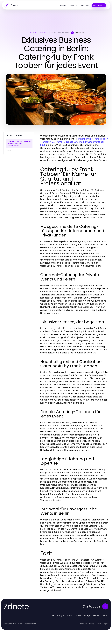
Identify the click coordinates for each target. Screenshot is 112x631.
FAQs (78, 615)
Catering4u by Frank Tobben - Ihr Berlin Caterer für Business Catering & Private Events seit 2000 (74, 142)
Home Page (58, 615)
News (69, 615)
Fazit (9, 150)
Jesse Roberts (79, 33)
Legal (106, 623)
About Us (83, 623)
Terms (98, 623)
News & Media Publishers (39, 33)
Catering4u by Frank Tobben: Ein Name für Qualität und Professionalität (19, 143)
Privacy (91, 623)
